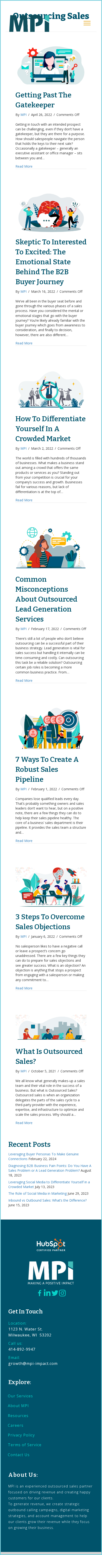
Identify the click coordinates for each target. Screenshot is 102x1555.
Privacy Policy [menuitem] (21, 1435)
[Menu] (87, 23)
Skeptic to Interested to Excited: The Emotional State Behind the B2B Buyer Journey (51, 262)
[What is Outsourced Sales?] (51, 1027)
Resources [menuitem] (18, 1415)
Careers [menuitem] (15, 1425)
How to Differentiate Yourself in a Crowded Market (50, 429)
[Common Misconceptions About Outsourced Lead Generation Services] (51, 547)
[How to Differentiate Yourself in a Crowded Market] (51, 389)
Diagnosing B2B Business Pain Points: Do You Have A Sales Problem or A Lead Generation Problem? (49, 1168)
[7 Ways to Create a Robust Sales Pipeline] (51, 728)
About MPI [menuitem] (18, 1405)
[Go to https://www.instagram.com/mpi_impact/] (62, 1293)
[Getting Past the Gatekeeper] (51, 65)
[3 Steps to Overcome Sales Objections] (51, 886)
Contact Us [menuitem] (19, 1454)
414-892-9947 (21, 1349)
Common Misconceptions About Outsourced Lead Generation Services (46, 599)
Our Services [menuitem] (20, 1396)
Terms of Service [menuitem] (25, 1444)
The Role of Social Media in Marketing (37, 1193)
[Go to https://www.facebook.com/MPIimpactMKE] (39, 1293)
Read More (23, 166)
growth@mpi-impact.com (33, 1363)
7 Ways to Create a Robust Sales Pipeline (47, 769)
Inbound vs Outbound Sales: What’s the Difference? (47, 1200)
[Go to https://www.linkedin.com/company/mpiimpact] (47, 1293)
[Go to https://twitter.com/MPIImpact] (55, 1293)
